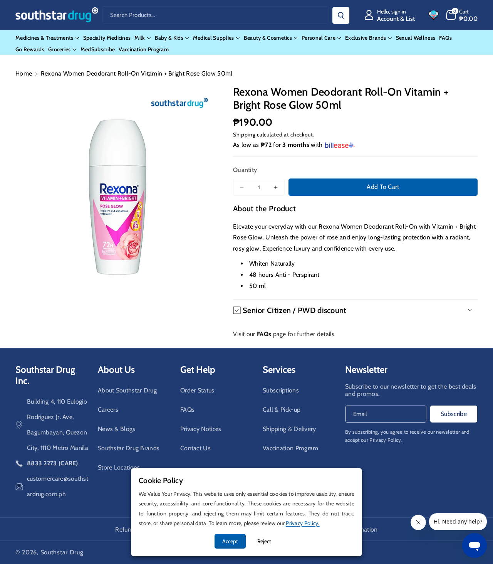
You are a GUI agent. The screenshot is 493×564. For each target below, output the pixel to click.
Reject (264, 541)
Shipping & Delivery (289, 429)
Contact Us (195, 448)
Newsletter (366, 369)
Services (279, 369)
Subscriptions (281, 390)
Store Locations (119, 467)
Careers (108, 409)
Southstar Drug (62, 552)
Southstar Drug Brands (128, 448)
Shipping (244, 134)
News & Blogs (117, 429)
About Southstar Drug (127, 390)
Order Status (197, 390)
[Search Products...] (340, 15)
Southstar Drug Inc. (45, 375)
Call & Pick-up (281, 409)
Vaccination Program (291, 448)
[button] (462, 15)
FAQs (187, 409)
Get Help (197, 369)
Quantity (245, 169)
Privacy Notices (200, 429)
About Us (116, 369)
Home (23, 73)
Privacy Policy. (385, 440)
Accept (230, 541)
